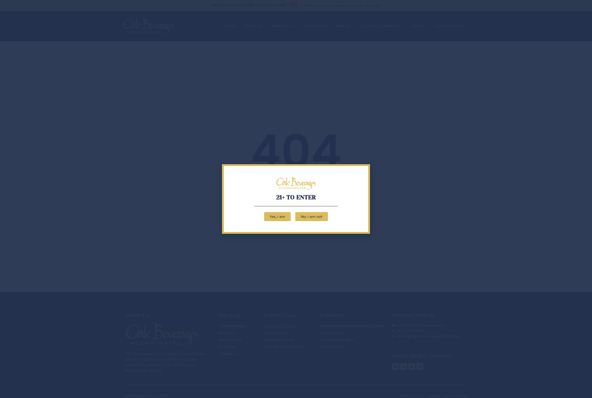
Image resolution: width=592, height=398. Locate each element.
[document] (296, 199)
